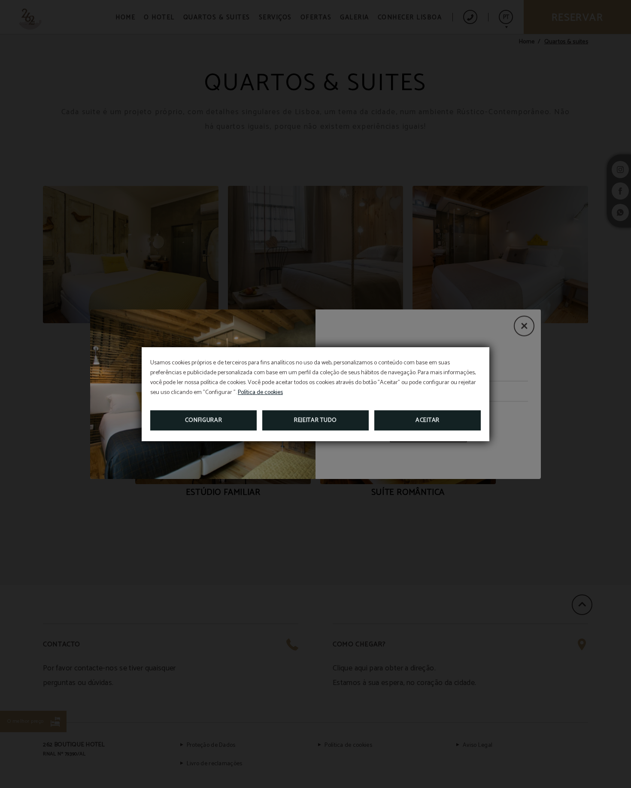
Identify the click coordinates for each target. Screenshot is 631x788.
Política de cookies (260, 392)
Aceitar (428, 420)
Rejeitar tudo (315, 420)
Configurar (203, 420)
